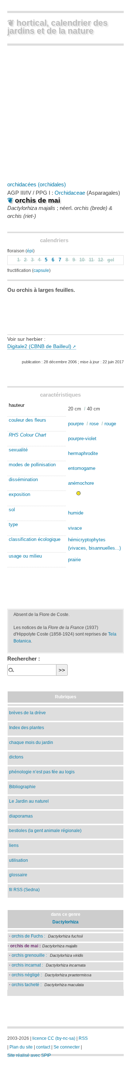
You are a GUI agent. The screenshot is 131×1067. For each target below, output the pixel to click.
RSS (83, 1038)
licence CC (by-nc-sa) (53, 1038)
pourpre (76, 423)
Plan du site (21, 1047)
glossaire (18, 874)
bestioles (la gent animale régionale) (45, 830)
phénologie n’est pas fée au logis (42, 771)
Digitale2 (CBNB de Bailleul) (39, 346)
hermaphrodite (83, 453)
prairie (74, 559)
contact (43, 1047)
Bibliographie (22, 786)
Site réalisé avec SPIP (29, 1055)
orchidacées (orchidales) (36, 184)
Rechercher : (23, 658)
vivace (75, 528)
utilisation (18, 860)
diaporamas (21, 816)
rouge (110, 423)
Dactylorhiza (65, 921)
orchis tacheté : (25, 984)
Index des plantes (26, 727)
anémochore (81, 483)
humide (75, 513)
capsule (41, 270)
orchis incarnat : (26, 965)
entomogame (81, 468)
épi (30, 250)
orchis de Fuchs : (27, 936)
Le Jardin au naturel (29, 801)
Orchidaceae (70, 193)
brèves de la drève (27, 712)
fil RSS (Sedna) (24, 889)
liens (14, 845)
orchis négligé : (25, 974)
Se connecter (66, 1047)
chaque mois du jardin (31, 742)
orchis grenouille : (28, 955)
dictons (16, 756)
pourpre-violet (82, 438)
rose (94, 423)
